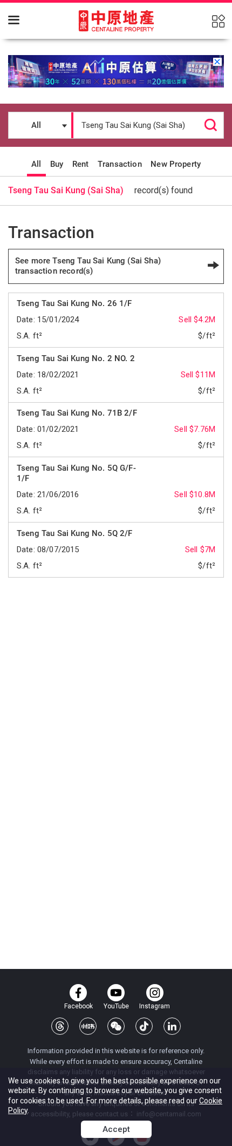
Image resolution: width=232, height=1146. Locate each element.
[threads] (60, 1026)
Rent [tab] (80, 164)
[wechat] (116, 1026)
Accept (116, 1129)
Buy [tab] (56, 164)
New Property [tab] (176, 164)
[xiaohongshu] (88, 1026)
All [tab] (36, 164)
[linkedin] (172, 1026)
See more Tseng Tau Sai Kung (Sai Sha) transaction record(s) (88, 266)
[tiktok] (144, 1026)
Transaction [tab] (120, 164)
